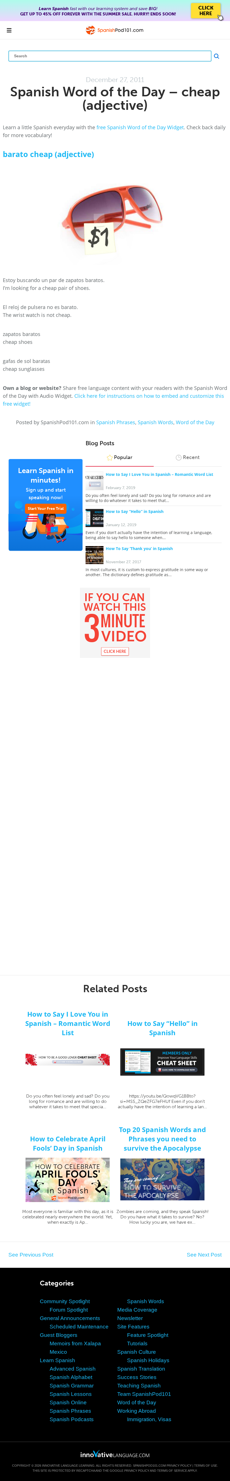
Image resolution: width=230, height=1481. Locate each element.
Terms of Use (205, 1465)
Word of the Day (195, 422)
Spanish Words (155, 422)
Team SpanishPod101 (144, 1394)
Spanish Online (68, 1402)
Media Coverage (137, 1310)
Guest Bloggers (58, 1335)
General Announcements (70, 1318)
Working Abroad (136, 1411)
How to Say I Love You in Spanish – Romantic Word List (159, 474)
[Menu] (9, 30)
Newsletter (130, 1318)
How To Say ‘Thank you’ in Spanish (139, 548)
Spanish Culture (136, 1352)
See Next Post (204, 1255)
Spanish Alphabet (71, 1377)
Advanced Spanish (73, 1369)
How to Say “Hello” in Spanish (135, 511)
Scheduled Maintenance (79, 1327)
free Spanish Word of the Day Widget (140, 127)
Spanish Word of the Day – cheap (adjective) (115, 98)
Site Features (133, 1327)
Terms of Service (172, 1470)
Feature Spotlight (147, 1335)
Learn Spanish (57, 1360)
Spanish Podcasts (72, 1419)
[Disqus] (115, 742)
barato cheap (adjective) (48, 154)
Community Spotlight (65, 1301)
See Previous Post (30, 1255)
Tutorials (137, 1343)
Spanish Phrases (115, 422)
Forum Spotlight (69, 1310)
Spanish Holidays (148, 1360)
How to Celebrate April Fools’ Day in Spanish (67, 1143)
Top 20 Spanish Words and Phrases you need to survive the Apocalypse (162, 1139)
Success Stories (137, 1377)
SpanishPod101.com (149, 1465)
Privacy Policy (179, 1465)
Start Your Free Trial (46, 508)
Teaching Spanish (139, 1386)
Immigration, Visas (149, 1419)
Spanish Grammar (72, 1386)
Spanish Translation (141, 1369)
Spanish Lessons (71, 1394)
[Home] (115, 34)
